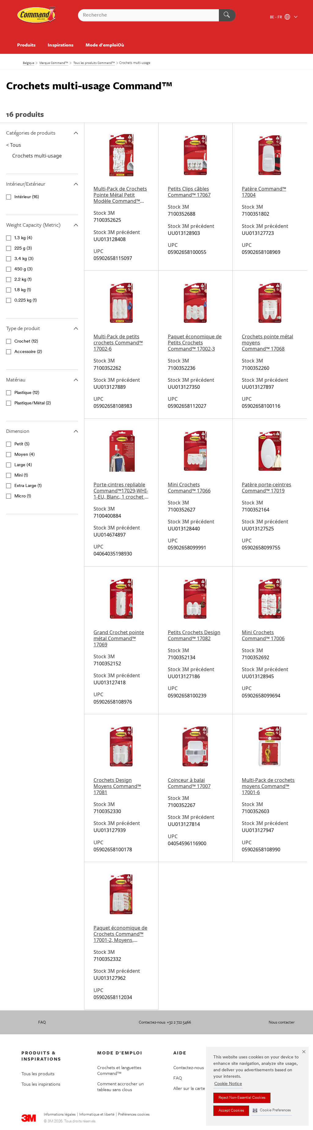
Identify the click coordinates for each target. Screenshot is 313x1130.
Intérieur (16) (26, 197)
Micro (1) (22, 496)
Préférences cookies (133, 1115)
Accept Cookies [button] (231, 1111)
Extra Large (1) (28, 486)
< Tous (13, 145)
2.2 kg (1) (22, 279)
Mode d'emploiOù (105, 44)
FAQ (42, 1022)
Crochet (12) (26, 341)
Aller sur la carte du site (196, 1088)
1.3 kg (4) (23, 238)
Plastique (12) (26, 393)
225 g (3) (23, 248)
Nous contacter (282, 1022)
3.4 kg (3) (23, 259)
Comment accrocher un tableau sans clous (120, 1086)
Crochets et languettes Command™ (119, 1070)
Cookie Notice (228, 1084)
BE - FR (276, 17)
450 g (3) (23, 269)
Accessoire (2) (28, 352)
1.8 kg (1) (22, 290)
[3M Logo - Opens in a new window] (37, 15)
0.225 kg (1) (25, 300)
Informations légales (59, 1115)
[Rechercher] (227, 15)
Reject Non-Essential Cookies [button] (242, 1098)
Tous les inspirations (40, 1083)
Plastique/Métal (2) (32, 403)
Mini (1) (21, 475)
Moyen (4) (24, 454)
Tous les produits (37, 1073)
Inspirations (60, 44)
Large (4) (23, 465)
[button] (272, 1111)
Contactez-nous (188, 1067)
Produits (26, 44)
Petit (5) (21, 444)
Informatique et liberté (96, 1115)
